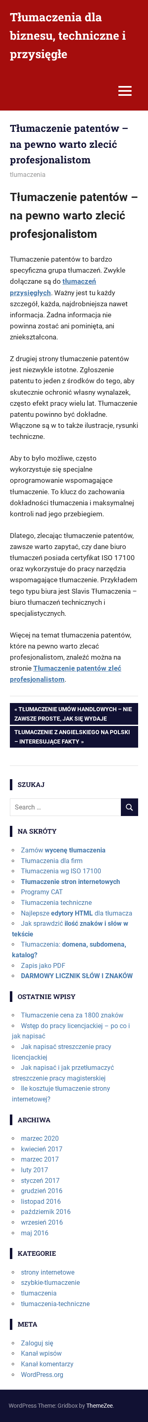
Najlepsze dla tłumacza (76, 913)
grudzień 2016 (41, 1191)
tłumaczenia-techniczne (55, 1304)
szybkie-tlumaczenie (50, 1282)
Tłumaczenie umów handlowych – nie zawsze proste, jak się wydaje (73, 713)
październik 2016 (46, 1212)
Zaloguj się (37, 1343)
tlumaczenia (28, 175)
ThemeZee (99, 1405)
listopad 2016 (41, 1201)
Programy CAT (42, 892)
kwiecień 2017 (41, 1149)
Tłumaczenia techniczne (56, 903)
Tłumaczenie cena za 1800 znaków (72, 1015)
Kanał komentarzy (47, 1364)
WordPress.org (42, 1375)
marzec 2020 (40, 1138)
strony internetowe (47, 1272)
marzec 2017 (40, 1159)
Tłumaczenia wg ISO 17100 (61, 871)
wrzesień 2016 (42, 1222)
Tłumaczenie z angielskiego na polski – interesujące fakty (72, 736)
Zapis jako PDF (43, 966)
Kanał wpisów (41, 1353)
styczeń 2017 (40, 1181)
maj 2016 (35, 1233)
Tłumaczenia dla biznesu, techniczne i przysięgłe (68, 35)
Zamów (63, 850)
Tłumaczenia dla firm (52, 861)
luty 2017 (34, 1170)
